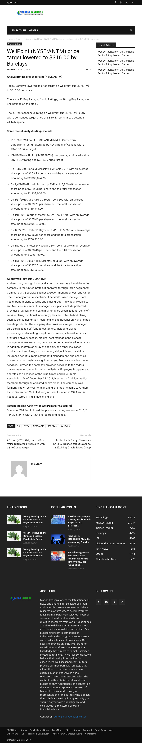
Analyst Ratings (23, 38)
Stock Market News (39, 730)
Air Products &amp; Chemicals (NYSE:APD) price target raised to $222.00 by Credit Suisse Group (71, 444)
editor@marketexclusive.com (70, 716)
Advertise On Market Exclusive (67, 733)
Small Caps (100, 730)
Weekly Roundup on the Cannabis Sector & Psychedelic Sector (116, 53)
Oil (23, 733)
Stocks (24, 730)
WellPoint (65, 426)
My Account (19, 30)
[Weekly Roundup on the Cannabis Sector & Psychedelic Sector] (14, 519)
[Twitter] (132, 2)
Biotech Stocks (73, 730)
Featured (87, 730)
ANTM (26, 426)
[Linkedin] (121, 2)
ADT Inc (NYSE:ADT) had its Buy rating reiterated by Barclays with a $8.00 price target (26, 444)
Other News (12, 733)
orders (33, 30)
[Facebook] (115, 2)
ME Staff (11, 69)
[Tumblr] (126, 2)
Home (10, 38)
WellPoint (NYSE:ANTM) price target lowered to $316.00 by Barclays (43, 57)
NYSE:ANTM (38, 426)
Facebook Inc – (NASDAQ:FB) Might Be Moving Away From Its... (79, 539)
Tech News (57, 730)
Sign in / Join (12, 2)
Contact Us (90, 733)
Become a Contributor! (38, 733)
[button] (131, 30)
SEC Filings (52, 426)
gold (111, 730)
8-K (18, 426)
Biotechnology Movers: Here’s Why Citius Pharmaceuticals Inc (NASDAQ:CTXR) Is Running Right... (79, 558)
